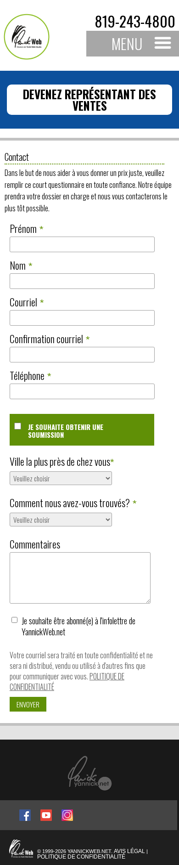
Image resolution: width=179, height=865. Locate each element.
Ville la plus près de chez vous (62, 462)
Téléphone (30, 376)
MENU (127, 43)
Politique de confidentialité (81, 857)
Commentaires (35, 544)
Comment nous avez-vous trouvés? (73, 503)
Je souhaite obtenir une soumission (65, 430)
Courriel (27, 302)
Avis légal (129, 851)
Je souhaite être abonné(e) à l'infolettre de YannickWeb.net (78, 626)
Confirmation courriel (50, 339)
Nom (21, 265)
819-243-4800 (135, 21)
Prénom (27, 229)
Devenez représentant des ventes (89, 99)
